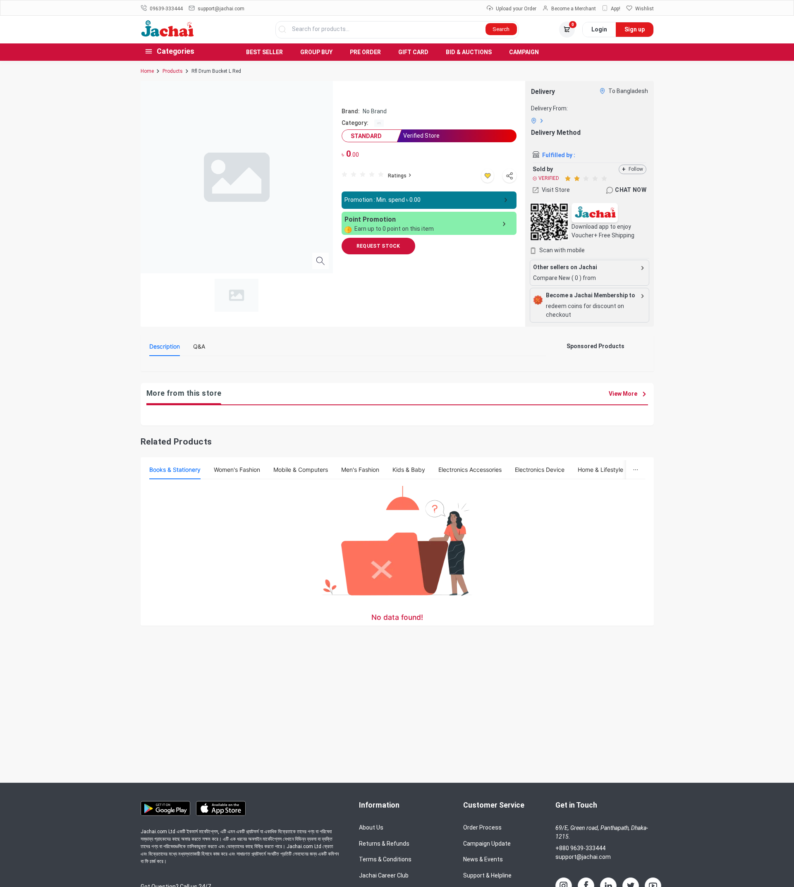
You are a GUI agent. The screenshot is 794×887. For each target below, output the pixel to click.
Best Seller (264, 52)
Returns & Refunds (384, 843)
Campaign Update (487, 843)
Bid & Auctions (469, 52)
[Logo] (168, 34)
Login (599, 29)
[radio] (344, 173)
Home (147, 71)
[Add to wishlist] (487, 176)
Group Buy (316, 52)
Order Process (482, 827)
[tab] (164, 346)
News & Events (483, 859)
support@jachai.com (583, 857)
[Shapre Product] (509, 176)
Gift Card (413, 52)
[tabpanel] (347, 365)
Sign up (634, 29)
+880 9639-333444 (580, 848)
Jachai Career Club (384, 875)
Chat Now (630, 189)
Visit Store (556, 189)
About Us (371, 827)
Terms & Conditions (385, 859)
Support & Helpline (487, 875)
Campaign (524, 52)
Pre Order (365, 52)
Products (173, 71)
